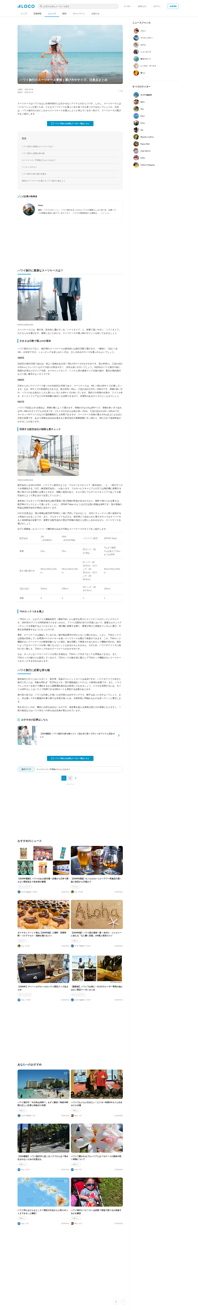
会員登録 (173, 6)
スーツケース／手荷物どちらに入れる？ (39, 160)
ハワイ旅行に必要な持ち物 (33, 153)
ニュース (52, 13)
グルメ (76, 887)
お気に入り (142, 6)
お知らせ (95, 13)
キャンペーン (79, 13)
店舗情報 (37, 13)
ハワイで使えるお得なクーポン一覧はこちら (71, 124)
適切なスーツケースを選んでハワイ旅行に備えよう (43, 181)
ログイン (157, 6)
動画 (64, 13)
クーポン (127, 6)
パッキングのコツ (29, 167)
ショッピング (25, 887)
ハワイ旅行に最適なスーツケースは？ (38, 146)
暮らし (76, 941)
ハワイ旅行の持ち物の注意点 (34, 174)
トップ (24, 13)
